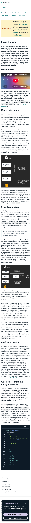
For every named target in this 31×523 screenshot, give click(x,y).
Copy (27, 427)
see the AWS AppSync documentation (14, 378)
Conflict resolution (10, 342)
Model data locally (10, 110)
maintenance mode (23, 24)
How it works (22, 15)
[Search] (28, 7)
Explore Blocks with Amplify (14, 514)
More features (4, 15)
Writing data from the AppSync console (12, 383)
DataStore (13, 15)
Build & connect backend (21, 13)
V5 (12, 13)
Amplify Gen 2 (16, 29)
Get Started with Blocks (15, 518)
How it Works (7, 69)
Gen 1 (2, 13)
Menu (4, 7)
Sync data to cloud (10, 207)
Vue (8, 13)
